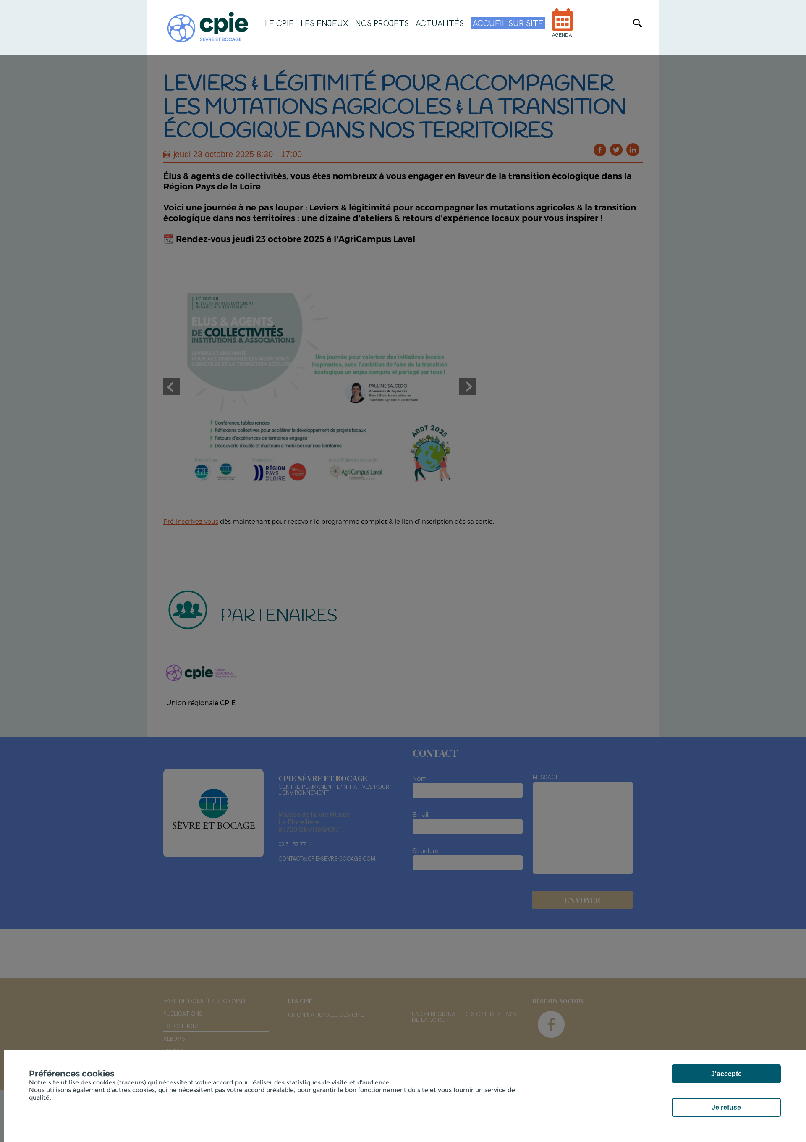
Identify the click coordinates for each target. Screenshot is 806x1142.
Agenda (562, 35)
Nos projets (382, 23)
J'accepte (726, 1073)
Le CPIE (279, 23)
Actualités (440, 23)
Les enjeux (324, 23)
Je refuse (726, 1107)
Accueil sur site (508, 23)
